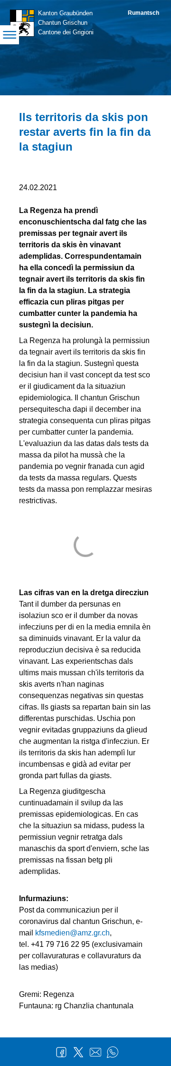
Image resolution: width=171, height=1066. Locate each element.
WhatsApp (112, 1052)
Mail (95, 1052)
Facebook (61, 1052)
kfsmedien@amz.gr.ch (72, 933)
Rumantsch (143, 13)
